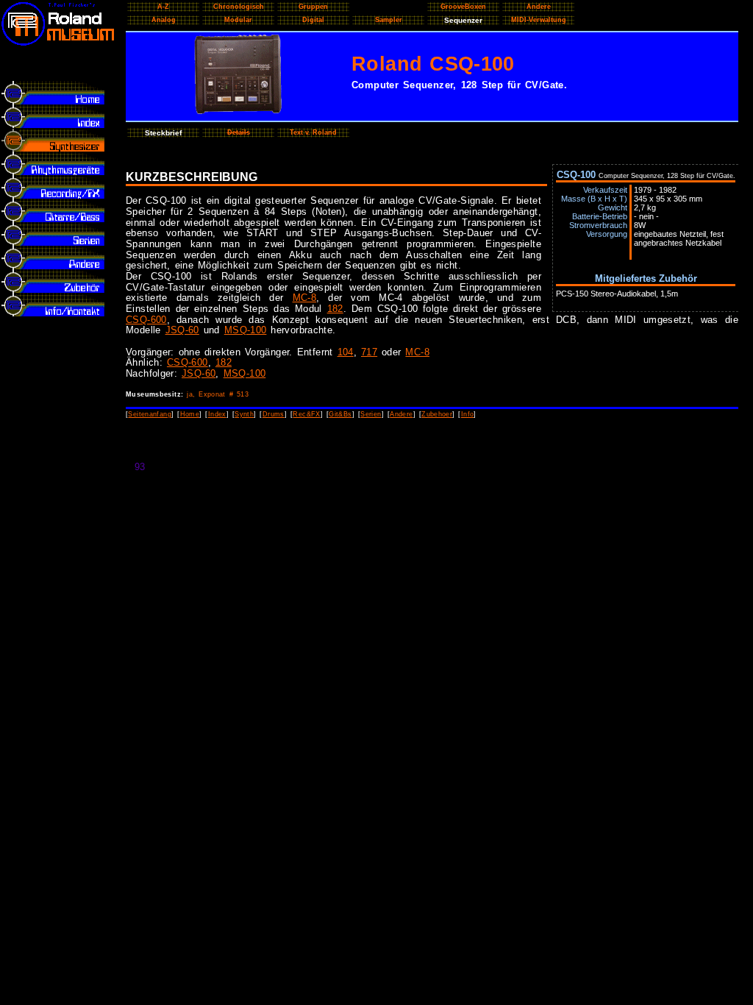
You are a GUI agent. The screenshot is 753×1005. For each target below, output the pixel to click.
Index (217, 414)
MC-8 (305, 297)
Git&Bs (340, 414)
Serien (370, 414)
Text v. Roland (313, 132)
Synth (244, 414)
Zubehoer (436, 414)
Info (467, 414)
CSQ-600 (146, 319)
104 (346, 352)
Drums (274, 414)
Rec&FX (306, 414)
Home (190, 414)
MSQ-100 (245, 329)
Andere (401, 414)
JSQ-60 (182, 329)
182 (335, 308)
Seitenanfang (149, 414)
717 (369, 352)
